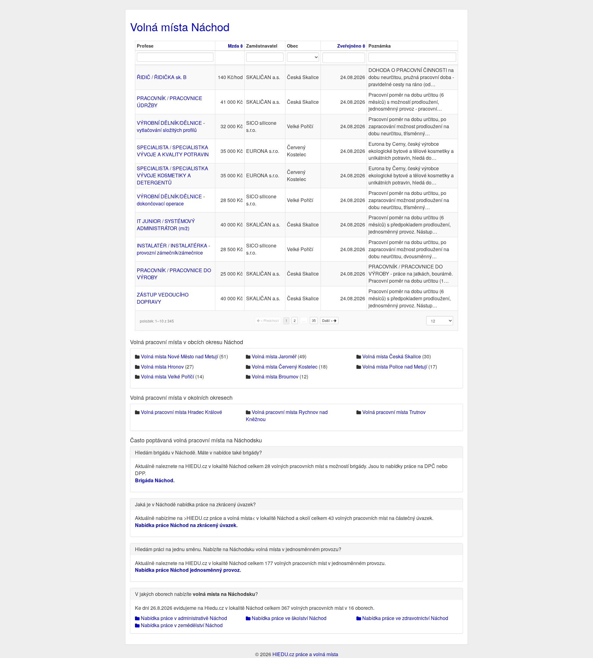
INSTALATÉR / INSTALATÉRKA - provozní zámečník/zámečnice (173, 249)
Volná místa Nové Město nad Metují (179, 356)
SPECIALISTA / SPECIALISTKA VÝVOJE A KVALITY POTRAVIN (173, 151)
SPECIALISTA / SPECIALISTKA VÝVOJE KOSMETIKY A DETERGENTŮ (172, 175)
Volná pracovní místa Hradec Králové (181, 411)
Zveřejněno (350, 46)
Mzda (234, 46)
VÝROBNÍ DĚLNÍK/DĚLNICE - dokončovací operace (171, 200)
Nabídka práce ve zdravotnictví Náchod (404, 618)
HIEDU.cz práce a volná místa (305, 654)
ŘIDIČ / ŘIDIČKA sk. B (162, 77)
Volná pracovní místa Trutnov (394, 411)
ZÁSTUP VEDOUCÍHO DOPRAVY (162, 298)
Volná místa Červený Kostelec (285, 366)
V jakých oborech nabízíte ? (196, 593)
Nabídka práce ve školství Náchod (288, 618)
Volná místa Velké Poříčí (167, 376)
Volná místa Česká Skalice (391, 356)
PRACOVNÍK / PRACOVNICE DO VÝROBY (174, 274)
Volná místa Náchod (179, 26)
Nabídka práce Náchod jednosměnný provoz (187, 569)
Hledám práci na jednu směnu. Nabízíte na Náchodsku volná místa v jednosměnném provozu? (238, 549)
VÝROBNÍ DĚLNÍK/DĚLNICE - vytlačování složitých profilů (171, 126)
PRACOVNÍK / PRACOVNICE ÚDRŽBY (169, 102)
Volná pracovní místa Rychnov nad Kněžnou (287, 415)
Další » (328, 320)
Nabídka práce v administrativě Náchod (183, 618)
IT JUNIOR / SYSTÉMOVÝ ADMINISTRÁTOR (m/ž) (166, 224)
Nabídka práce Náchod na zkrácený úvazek (185, 525)
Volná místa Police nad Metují (394, 366)
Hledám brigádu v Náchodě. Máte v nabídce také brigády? (198, 452)
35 (314, 320)
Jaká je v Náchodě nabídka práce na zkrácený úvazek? (195, 504)
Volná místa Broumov (275, 376)
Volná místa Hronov (162, 366)
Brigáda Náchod (154, 480)
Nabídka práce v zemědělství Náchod (181, 625)
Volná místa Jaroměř (274, 356)
